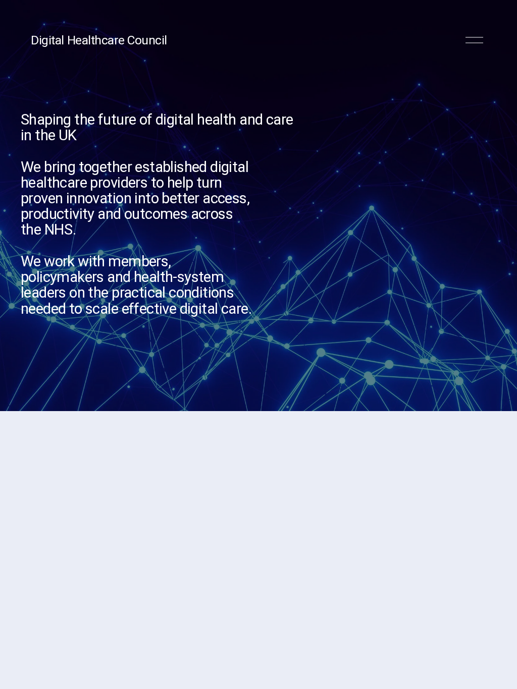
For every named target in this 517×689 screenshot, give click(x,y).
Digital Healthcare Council (99, 40)
